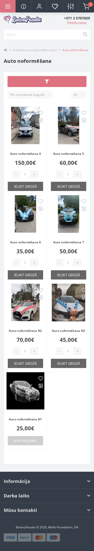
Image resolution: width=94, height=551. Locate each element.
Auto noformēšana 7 (68, 242)
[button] (39, 6)
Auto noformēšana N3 (68, 331)
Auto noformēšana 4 (25, 154)
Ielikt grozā (25, 186)
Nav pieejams (25, 440)
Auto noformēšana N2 (25, 331)
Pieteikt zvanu (76, 22)
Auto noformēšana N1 (25, 419)
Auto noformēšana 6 (25, 242)
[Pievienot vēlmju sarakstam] (40, 113)
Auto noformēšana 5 (68, 154)
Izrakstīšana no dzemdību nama (35, 50)
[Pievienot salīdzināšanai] (40, 120)
